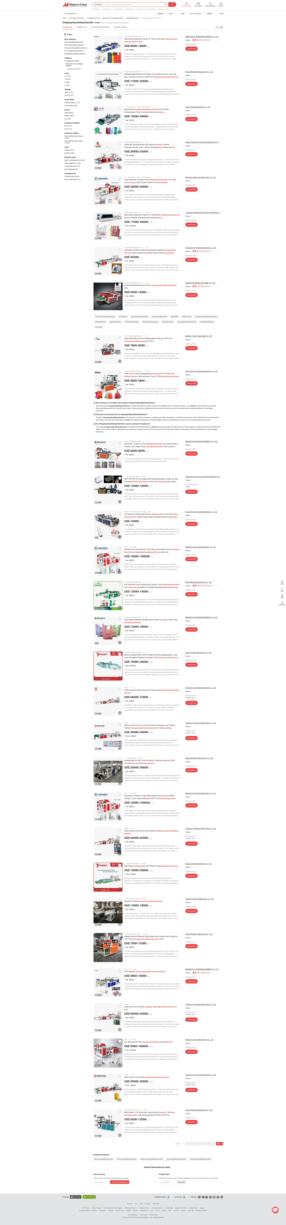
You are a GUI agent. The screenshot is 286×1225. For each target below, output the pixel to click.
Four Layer (160, 9)
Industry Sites (169, 1208)
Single (69, 150)
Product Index (193, 1208)
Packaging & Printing (71, 61)
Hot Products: (97, 9)
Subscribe (181, 1182)
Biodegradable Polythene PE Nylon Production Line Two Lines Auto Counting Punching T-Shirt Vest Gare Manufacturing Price (151, 77)
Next (218, 1143)
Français (110, 1210)
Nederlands (143, 1210)
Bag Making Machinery (150, 322)
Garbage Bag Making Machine (200, 1159)
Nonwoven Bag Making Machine (151, 1159)
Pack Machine (151, 9)
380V (69, 92)
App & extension (195, 13)
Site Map (147, 1204)
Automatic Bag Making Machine (206, 316)
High (68, 113)
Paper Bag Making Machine (103, 1159)
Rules (222, 13)
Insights (202, 1208)
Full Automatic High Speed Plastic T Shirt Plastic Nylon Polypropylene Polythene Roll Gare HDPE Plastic (151, 517)
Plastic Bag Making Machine (105, 316)
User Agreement (133, 1215)
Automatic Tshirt (143, 901)
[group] (108, 50)
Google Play (89, 1197)
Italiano (128, 1210)
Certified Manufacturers (100, 27)
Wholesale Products (131, 1208)
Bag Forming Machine (74, 160)
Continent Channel (157, 1208)
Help (182, 13)
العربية (151, 1210)
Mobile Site (155, 1204)
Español (94, 1210)
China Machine (106, 9)
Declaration (143, 1215)
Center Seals (70, 105)
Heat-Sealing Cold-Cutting (73, 142)
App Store (75, 1197)
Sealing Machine (72, 163)
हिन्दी (169, 1210)
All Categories (70, 13)
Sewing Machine (115, 322)
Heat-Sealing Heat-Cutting (73, 137)
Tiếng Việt (190, 1210)
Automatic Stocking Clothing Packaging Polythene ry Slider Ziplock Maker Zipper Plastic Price (150, 253)
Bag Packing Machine (159, 316)
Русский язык (119, 1210)
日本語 (164, 1210)
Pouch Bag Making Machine (176, 1159)
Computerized (72, 176)
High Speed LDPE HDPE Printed (151, 866)
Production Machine (132, 322)
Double (69, 153)
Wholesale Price (144, 1208)
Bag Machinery (100, 322)
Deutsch (135, 1210)
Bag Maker (174, 316)
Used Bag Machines (207, 322)
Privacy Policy (153, 1215)
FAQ (136, 1204)
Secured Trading (120, 27)
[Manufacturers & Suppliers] (75, 4)
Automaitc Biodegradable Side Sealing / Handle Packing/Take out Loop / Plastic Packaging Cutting (149, 147)
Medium (69, 116)
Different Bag (186, 316)
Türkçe (183, 1210)
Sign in (221, 6)
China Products (96, 1208)
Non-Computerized (72, 179)
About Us (130, 1204)
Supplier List (81, 27)
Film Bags (98, 327)
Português (102, 1210)
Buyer (171, 13)
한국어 (158, 1210)
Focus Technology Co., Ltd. (144, 1217)
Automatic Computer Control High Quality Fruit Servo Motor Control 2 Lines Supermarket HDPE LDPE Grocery (149, 798)
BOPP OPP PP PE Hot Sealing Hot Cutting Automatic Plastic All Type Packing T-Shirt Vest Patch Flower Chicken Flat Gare (151, 482)
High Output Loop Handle (147, 1077)
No (68, 126)
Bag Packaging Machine (139, 316)
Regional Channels (181, 1208)
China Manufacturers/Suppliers (113, 1208)
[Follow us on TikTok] (203, 1197)
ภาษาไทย (176, 1210)
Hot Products (86, 1208)
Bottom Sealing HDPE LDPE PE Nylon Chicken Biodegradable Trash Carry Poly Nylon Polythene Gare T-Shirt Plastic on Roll (151, 658)
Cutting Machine (118, 9)
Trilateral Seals (72, 102)
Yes (68, 129)
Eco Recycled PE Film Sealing (148, 1042)
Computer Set (141, 9)
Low (67, 119)
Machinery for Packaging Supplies (74, 65)
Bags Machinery (167, 322)
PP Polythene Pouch (145, 971)
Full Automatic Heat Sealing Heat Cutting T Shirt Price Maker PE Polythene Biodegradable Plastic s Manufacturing (152, 587)
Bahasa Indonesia (201, 1210)
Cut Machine (123, 316)
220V (69, 95)
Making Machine (130, 9)
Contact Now (191, 49)
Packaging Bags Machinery (186, 322)
